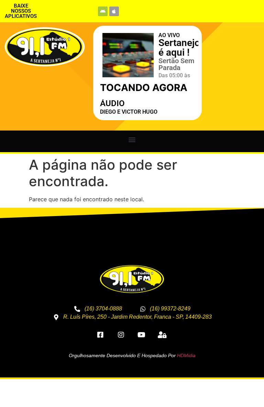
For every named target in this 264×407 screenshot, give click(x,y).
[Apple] (114, 11)
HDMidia (186, 355)
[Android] (103, 11)
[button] (132, 139)
